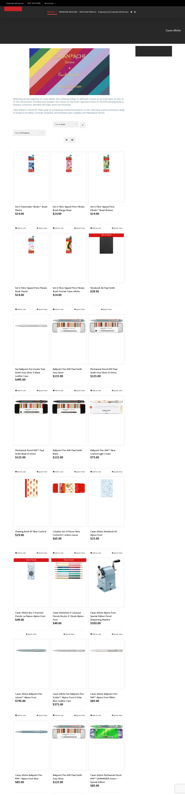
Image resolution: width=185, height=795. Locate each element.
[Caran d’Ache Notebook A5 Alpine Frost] (106, 501)
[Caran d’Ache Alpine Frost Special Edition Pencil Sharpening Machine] (106, 583)
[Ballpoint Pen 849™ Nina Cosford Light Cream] (106, 420)
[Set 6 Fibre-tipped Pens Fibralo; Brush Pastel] (31, 258)
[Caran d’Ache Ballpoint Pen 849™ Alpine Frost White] (106, 664)
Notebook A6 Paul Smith (102, 288)
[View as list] (72, 140)
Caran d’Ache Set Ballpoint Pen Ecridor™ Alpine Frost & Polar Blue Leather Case (68, 697)
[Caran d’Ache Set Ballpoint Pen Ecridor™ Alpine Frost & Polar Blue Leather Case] (69, 664)
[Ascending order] (82, 125)
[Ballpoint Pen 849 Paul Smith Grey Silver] (69, 339)
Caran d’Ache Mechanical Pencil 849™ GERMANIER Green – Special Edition (105, 778)
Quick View (43, 228)
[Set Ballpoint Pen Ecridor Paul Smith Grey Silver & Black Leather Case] (31, 339)
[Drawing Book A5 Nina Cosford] (31, 501)
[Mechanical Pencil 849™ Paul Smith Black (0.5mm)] (31, 420)
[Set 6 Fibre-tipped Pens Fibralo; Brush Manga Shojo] (69, 177)
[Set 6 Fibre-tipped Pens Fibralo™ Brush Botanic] (106, 177)
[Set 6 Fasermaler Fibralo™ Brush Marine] (31, 177)
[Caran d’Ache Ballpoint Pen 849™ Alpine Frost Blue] (31, 745)
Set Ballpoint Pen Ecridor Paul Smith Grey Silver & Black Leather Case (30, 372)
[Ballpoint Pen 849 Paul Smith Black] (69, 420)
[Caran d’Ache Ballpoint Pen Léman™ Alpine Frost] (31, 664)
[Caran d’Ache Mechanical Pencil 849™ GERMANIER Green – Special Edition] (106, 745)
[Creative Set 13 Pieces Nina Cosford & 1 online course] (69, 501)
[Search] (135, 12)
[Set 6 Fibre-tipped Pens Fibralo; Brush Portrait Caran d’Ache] (69, 258)
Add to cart (21, 228)
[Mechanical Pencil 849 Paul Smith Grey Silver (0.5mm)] (106, 339)
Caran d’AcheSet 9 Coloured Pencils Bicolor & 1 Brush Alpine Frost (68, 616)
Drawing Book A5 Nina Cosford (30, 531)
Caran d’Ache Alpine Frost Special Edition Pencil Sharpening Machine (103, 616)
